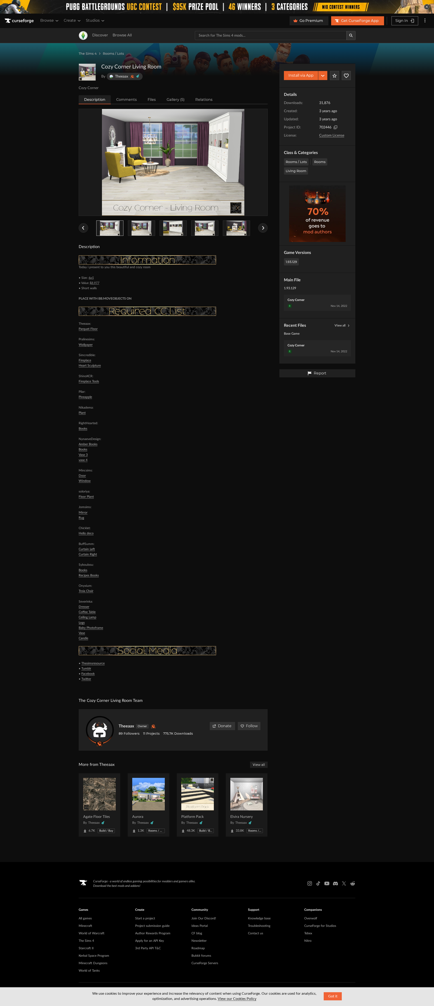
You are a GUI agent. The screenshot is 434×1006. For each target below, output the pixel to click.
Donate (224, 726)
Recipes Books (89, 575)
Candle (83, 638)
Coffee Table (87, 612)
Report (320, 373)
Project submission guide (152, 926)
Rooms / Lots (113, 54)
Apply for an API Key (149, 940)
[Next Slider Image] (262, 227)
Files (152, 99)
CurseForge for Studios (320, 926)
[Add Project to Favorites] (334, 75)
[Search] (351, 35)
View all (340, 325)
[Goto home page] (20, 21)
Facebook (88, 673)
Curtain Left (87, 549)
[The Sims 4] (83, 35)
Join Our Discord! (203, 918)
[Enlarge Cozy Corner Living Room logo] (87, 72)
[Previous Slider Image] (83, 227)
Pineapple (85, 397)
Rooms (320, 162)
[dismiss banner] (426, 6)
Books (83, 428)
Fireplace (85, 360)
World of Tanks (89, 970)
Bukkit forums (201, 955)
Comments (126, 99)
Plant (82, 412)
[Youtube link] (327, 883)
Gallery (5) (175, 99)
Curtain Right (88, 554)
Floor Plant (86, 496)
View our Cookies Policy (237, 999)
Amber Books (88, 444)
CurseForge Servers (204, 963)
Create (70, 20)
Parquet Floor (88, 329)
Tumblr (86, 668)
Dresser (84, 606)
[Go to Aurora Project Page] (148, 805)
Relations (203, 99)
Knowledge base (259, 918)
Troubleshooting (259, 926)
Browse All (122, 35)
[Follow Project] (346, 75)
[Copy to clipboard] (335, 127)
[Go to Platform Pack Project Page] (197, 805)
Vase (82, 633)
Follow (252, 726)
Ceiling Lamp (87, 617)
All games (85, 918)
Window (85, 481)
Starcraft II (86, 948)
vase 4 (83, 460)
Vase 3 (83, 455)
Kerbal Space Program (94, 955)
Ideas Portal (199, 926)
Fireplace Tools (89, 381)
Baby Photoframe (91, 628)
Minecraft (85, 926)
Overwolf (310, 918)
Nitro (307, 940)
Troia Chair (86, 591)
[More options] (424, 20)
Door (82, 475)
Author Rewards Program (152, 933)
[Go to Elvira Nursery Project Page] (246, 805)
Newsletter (199, 940)
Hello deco (86, 533)
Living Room (296, 171)
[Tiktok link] (318, 883)
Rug (81, 517)
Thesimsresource (93, 663)
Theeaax (126, 726)
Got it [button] (332, 996)
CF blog (196, 933)
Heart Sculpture (90, 365)
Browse (47, 20)
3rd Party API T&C (148, 948)
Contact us (255, 933)
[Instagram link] (309, 883)
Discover (100, 35)
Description (94, 99)
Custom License (331, 135)
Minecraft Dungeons (93, 963)
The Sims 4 (88, 54)
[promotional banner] (217, 7)
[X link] (344, 883)
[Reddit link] (352, 883)
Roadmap (198, 948)
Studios (93, 20)
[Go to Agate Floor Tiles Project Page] (99, 805)
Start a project (145, 918)
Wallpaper (86, 344)
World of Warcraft (91, 933)
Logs (82, 622)
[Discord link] (335, 883)
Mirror (83, 512)
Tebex (308, 933)
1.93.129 (291, 262)
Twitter (86, 679)
